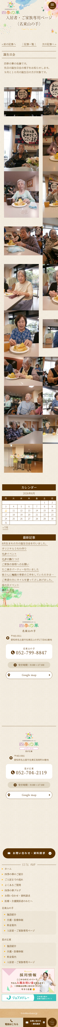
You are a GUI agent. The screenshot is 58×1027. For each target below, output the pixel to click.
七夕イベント (9, 554)
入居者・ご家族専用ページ (21, 930)
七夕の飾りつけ (10, 559)
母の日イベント (10, 585)
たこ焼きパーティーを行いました (20, 569)
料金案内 (11, 925)
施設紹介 (11, 914)
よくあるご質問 (13, 885)
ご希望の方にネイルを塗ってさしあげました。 (28, 580)
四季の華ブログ (13, 890)
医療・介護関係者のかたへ (18, 901)
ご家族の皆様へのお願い (15, 564)
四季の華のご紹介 (14, 874)
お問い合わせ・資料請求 (17, 896)
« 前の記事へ (9, 44)
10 (6, 510)
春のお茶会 (8, 590)
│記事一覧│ (29, 44)
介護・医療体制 (15, 920)
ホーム (8, 869)
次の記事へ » (49, 44)
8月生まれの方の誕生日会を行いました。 (25, 543)
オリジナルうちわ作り (14, 548)
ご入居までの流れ (14, 879)
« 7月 (5, 527)
